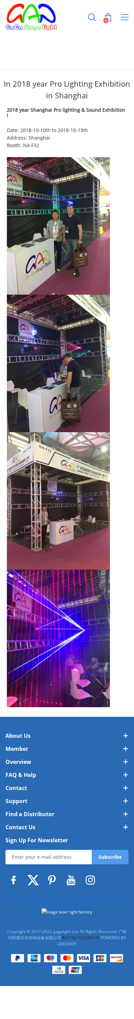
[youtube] (73, 880)
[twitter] (34, 880)
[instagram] (92, 880)
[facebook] (15, 880)
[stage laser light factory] (67, 912)
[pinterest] (53, 880)
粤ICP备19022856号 (80, 938)
